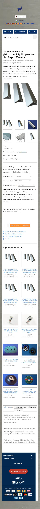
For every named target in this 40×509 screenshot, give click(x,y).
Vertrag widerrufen (18, 471)
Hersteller (18, 410)
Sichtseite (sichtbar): (10, 185)
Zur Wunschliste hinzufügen (14, 234)
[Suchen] (5, 37)
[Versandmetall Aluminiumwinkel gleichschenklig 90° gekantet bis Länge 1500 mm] (20, 100)
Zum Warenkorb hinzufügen (20, 225)
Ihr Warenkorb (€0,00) (15, 23)
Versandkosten (23, 152)
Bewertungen (20, 407)
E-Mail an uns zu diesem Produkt (15, 231)
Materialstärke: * (8, 176)
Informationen (8, 407)
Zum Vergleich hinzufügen (13, 236)
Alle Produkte (20, 32)
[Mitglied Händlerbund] (18, 480)
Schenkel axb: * (7, 181)
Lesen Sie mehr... (8, 79)
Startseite (8, 32)
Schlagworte (32, 407)
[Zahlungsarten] (8, 491)
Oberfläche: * (7, 172)
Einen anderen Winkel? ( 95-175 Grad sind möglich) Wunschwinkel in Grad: (19, 210)
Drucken (8, 239)
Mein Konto (29, 23)
